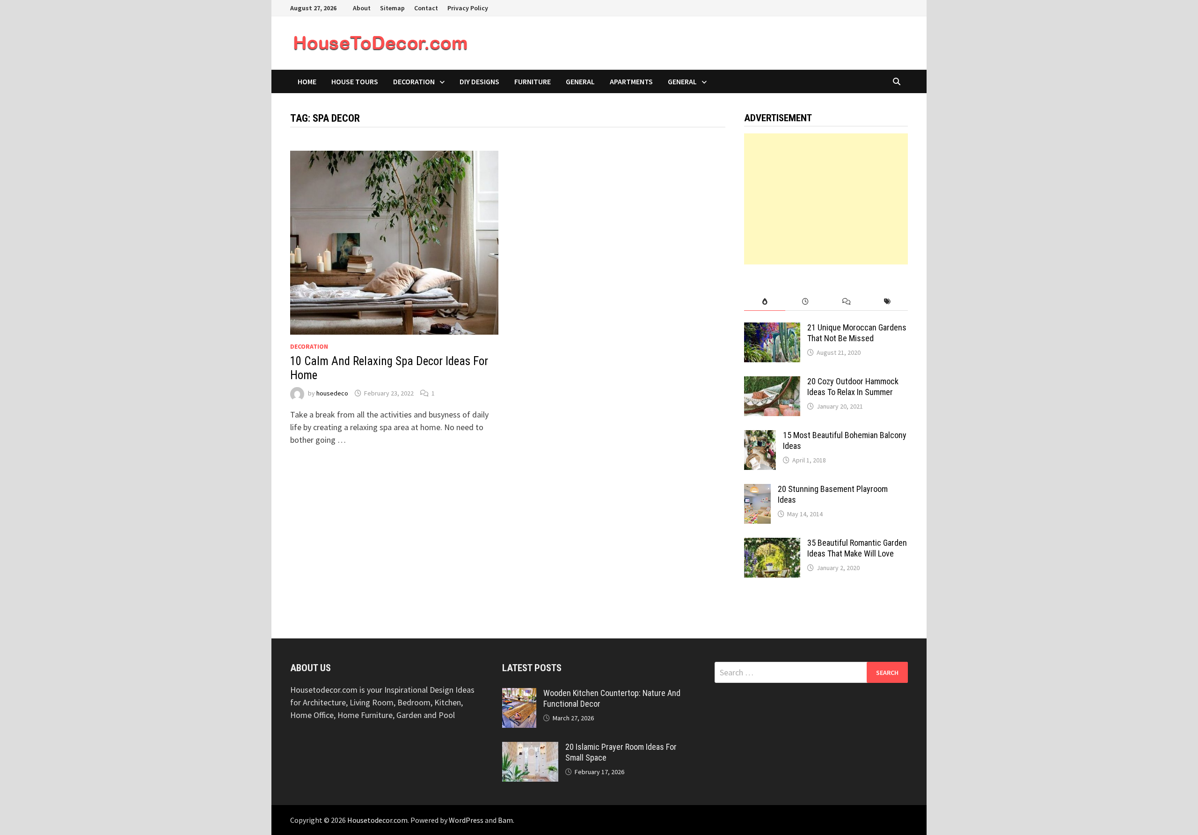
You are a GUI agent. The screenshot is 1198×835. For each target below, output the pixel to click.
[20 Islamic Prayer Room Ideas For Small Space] (530, 748)
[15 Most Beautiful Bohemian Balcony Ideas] (760, 436)
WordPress (466, 820)
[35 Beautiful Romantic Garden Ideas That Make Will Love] (772, 544)
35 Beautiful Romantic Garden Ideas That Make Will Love (857, 548)
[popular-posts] (764, 302)
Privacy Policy (467, 8)
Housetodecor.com (377, 820)
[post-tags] (887, 302)
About (362, 8)
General (580, 81)
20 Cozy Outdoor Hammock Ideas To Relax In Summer (852, 386)
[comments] (846, 302)
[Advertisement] (826, 198)
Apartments (631, 81)
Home (307, 81)
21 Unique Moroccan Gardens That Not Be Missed (856, 332)
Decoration (414, 81)
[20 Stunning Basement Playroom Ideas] (757, 490)
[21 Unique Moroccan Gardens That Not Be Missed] (772, 328)
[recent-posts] (805, 302)
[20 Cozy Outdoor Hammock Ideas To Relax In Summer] (772, 382)
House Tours (354, 81)
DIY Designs (479, 81)
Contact (426, 8)
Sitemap (392, 8)
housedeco (332, 393)
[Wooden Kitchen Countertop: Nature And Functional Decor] (519, 694)
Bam (505, 820)
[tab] (764, 302)
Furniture (532, 81)
